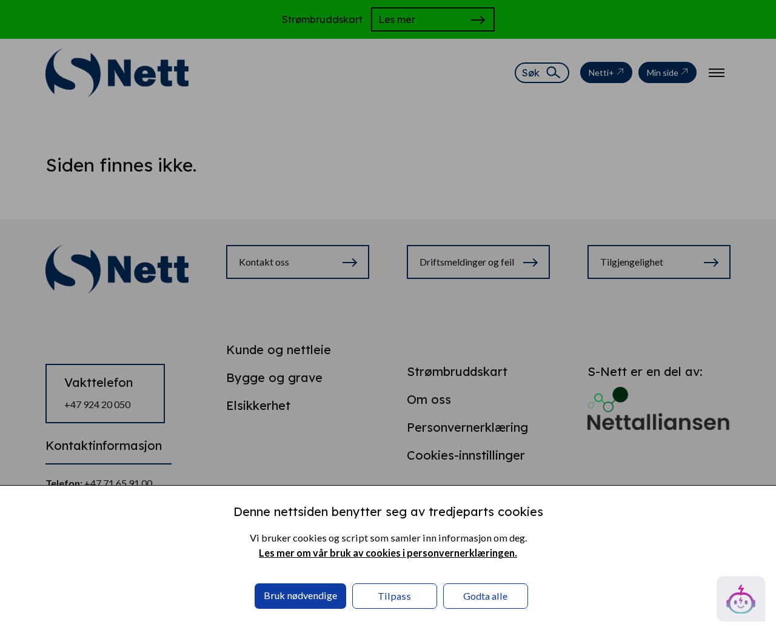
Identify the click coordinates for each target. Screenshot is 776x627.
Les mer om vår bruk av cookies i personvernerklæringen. (388, 552)
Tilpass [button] (394, 596)
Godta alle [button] (485, 596)
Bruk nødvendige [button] (300, 595)
